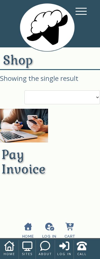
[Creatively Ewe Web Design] (47, 31)
